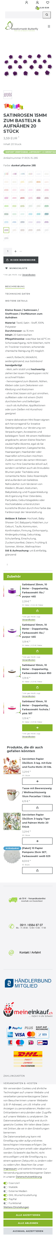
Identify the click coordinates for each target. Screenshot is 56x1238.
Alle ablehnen (28, 1223)
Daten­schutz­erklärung (29, 1176)
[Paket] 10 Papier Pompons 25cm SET (36, 852)
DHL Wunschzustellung (23, 1195)
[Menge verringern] (20, 251)
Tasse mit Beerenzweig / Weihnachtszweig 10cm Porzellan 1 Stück (37, 792)
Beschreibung (15, 286)
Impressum (10, 1168)
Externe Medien (18, 1191)
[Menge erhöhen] (15, 251)
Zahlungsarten (14, 1076)
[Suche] (47, 14)
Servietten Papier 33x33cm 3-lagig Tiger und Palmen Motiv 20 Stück (36, 820)
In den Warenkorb (22, 260)
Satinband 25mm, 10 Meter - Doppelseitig (35, 590)
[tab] (15, 286)
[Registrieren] (37, 2)
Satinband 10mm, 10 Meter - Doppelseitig (35, 630)
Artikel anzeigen (37, 727)
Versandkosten (28, 275)
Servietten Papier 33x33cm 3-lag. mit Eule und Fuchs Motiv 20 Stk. (37, 763)
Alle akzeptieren (28, 1215)
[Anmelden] (27, 2)
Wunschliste (18, 268)
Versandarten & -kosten (20, 1083)
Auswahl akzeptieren (28, 1231)
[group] (12, 795)
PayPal (13, 1199)
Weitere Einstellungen (16, 1207)
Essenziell (14, 1183)
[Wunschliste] (48, 2)
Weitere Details (16, 301)
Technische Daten (17, 294)
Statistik (13, 1187)
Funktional (15, 1203)
